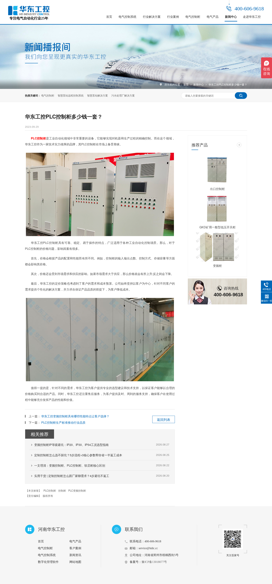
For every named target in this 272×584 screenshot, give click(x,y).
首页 (109, 16)
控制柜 (62, 490)
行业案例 (173, 16)
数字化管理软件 (48, 561)
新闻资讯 (75, 555)
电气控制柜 (192, 16)
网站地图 (75, 561)
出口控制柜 (217, 189)
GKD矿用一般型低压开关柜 (217, 227)
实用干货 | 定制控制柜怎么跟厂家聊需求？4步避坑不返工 (71, 476)
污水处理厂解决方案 (123, 95)
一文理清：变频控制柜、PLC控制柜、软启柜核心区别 (69, 465)
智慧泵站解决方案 (97, 95)
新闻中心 (231, 16)
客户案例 (75, 548)
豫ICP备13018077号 (154, 561)
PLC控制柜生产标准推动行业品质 (63, 422)
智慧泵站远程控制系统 (71, 95)
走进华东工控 (252, 16)
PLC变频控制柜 (77, 490)
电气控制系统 (127, 16)
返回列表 (163, 419)
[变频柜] (217, 247)
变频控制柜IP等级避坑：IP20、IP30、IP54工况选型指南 (71, 445)
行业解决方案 (152, 16)
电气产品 (213, 16)
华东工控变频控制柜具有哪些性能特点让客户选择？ (75, 416)
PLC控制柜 (49, 490)
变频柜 (217, 265)
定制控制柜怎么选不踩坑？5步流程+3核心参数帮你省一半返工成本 (78, 455)
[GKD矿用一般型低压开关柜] (217, 208)
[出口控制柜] (217, 170)
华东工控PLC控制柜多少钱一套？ (228, 84)
